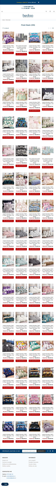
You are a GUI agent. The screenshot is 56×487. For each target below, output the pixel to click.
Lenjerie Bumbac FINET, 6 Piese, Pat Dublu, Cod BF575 (34, 188)
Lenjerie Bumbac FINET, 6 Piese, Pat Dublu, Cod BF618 (34, 409)
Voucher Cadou (32, 464)
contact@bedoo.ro (10, 476)
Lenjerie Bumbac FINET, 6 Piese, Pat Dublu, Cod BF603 (34, 215)
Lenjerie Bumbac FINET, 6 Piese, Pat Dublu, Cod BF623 (34, 47)
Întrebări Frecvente (33, 462)
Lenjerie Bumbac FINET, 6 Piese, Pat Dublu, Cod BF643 (8, 132)
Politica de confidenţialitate (9, 464)
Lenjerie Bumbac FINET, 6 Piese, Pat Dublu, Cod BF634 (34, 355)
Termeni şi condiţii (6, 462)
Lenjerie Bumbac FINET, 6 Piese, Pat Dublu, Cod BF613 (21, 132)
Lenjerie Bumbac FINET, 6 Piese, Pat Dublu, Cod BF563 (8, 355)
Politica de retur (33, 466)
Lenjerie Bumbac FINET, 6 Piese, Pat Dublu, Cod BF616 (8, 436)
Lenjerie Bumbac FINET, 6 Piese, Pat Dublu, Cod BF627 (34, 382)
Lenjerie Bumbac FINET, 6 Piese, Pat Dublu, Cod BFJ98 (34, 75)
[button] (4, 484)
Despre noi (5, 460)
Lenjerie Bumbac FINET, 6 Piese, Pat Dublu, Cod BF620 (21, 409)
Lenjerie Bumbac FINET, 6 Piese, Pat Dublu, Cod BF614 (21, 436)
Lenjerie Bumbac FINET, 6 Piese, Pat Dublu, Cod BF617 (47, 409)
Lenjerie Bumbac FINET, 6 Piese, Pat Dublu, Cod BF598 (8, 47)
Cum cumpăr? (32, 460)
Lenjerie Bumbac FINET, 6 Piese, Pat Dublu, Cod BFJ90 (47, 104)
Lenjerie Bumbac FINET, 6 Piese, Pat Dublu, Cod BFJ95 (8, 104)
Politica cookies (6, 466)
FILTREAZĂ (6, 28)
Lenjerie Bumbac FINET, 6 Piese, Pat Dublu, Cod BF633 (21, 355)
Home (3, 19)
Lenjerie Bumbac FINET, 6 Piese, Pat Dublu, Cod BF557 (34, 132)
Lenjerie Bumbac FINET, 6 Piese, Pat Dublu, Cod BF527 (21, 75)
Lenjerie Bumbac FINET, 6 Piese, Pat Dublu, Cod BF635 (47, 355)
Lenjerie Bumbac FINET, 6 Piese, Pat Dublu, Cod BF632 (8, 382)
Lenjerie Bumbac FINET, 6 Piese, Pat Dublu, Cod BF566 (21, 215)
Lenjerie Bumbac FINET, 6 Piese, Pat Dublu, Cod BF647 (21, 160)
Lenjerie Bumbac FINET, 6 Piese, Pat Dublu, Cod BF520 (21, 104)
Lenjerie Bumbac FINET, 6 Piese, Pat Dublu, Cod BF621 (8, 409)
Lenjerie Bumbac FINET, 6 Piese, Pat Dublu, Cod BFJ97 (21, 188)
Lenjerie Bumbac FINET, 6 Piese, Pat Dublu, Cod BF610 (8, 188)
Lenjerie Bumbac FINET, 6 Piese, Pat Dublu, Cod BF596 (21, 382)
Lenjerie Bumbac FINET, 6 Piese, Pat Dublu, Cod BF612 (34, 436)
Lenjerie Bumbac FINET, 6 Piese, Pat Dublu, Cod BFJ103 (47, 75)
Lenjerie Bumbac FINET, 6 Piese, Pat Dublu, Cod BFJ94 (8, 215)
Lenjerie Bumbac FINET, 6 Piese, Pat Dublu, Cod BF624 (47, 382)
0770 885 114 (28, 6)
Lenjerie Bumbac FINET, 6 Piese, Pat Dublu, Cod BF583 (47, 47)
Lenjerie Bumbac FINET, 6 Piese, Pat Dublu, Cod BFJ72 (47, 188)
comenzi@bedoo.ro (11, 478)
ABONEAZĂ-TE (41, 451)
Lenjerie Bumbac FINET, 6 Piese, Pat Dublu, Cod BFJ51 (47, 436)
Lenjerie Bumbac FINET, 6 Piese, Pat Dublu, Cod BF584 (47, 215)
